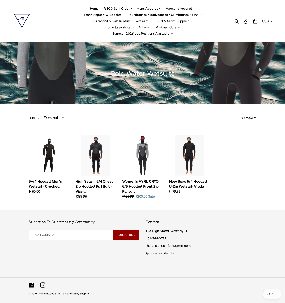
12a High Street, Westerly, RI (167, 231)
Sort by (34, 117)
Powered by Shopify (77, 293)
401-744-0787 (156, 238)
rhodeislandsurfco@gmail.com (168, 246)
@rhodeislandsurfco (160, 253)
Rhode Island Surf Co (51, 293)
